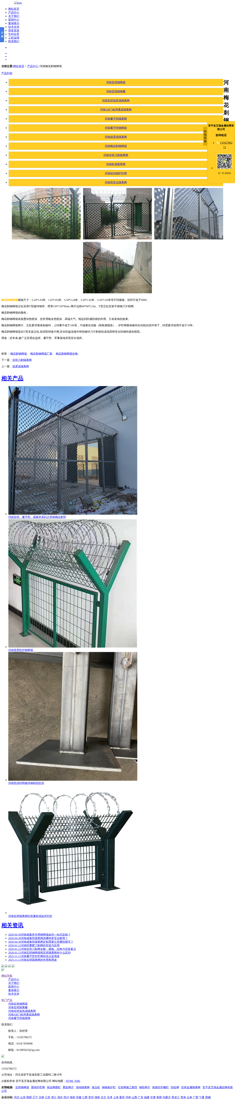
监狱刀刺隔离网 (22, 360)
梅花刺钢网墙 (18, 353)
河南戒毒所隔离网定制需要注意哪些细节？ (40, 941)
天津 (109, 1097)
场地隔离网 (83, 1087)
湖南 (97, 1097)
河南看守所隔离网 (116, 118)
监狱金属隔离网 (190, 1087)
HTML (70, 1081)
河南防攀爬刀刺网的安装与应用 (34, 945)
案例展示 (13, 23)
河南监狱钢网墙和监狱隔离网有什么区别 (39, 952)
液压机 (96, 1087)
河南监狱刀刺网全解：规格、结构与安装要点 (42, 949)
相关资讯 (12, 925)
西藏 (208, 1097)
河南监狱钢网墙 (115, 82)
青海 (183, 1097)
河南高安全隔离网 (116, 182)
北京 (103, 1097)
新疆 (159, 1097)
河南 (128, 1097)
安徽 (78, 1097)
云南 (189, 1097)
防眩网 (175, 1087)
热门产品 (6, 1000)
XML (77, 1081)
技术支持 (13, 26)
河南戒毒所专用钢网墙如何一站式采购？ (39, 934)
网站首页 (13, 8)
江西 (85, 1097)
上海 (116, 1097)
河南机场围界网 (115, 164)
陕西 (29, 1097)
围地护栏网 (38, 1087)
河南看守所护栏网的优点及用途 (34, 956)
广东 (140, 1097)
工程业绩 (13, 37)
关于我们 (13, 16)
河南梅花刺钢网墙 (116, 146)
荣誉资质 (13, 30)
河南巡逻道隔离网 (116, 136)
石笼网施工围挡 (127, 1087)
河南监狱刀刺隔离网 (115, 155)
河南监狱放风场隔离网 (116, 100)
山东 (23, 1097)
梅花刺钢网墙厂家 (41, 353)
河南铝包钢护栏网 (116, 173)
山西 (134, 1097)
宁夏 (202, 1097)
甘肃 (153, 1097)
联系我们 (13, 41)
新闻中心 (13, 19)
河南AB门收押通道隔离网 (116, 109)
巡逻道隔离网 (20, 366)
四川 (66, 1097)
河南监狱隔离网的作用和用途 (32, 959)
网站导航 (6, 975)
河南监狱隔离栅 (115, 91)
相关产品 (12, 378)
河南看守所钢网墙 (116, 127)
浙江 (54, 1097)
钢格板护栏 (109, 1087)
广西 (195, 1097)
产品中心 (13, 12)
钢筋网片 (144, 1087)
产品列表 (6, 73)
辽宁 (35, 1097)
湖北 (60, 1097)
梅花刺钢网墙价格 (67, 353)
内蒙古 (167, 1097)
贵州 (91, 1097)
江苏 (47, 1097)
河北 (16, 1097)
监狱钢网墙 (22, 1087)
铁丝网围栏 (54, 1087)
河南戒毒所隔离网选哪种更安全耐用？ (38, 938)
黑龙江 (176, 1097)
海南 (72, 1097)
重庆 (122, 1097)
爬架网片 (68, 1087)
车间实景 (13, 34)
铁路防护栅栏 (160, 1087)
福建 (146, 1097)
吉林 (41, 1097)
